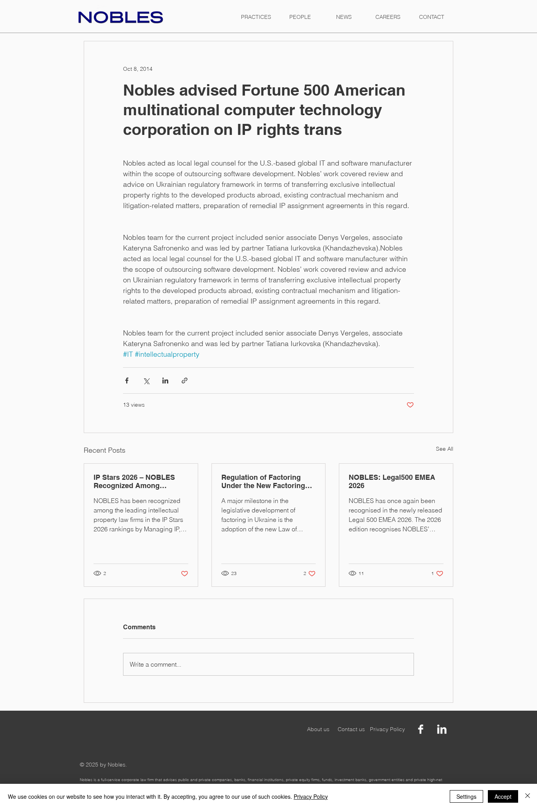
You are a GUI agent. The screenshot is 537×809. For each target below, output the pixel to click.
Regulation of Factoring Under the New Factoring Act (263, 481)
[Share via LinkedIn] (165, 380)
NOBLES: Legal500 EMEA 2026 (392, 481)
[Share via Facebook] (127, 380)
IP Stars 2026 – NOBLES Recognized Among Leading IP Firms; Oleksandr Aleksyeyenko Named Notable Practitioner (140, 481)
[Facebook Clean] (420, 729)
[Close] (527, 796)
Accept (503, 796)
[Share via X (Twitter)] (146, 380)
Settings (466, 796)
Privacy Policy (311, 796)
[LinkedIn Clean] (442, 729)
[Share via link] (184, 380)
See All (444, 448)
